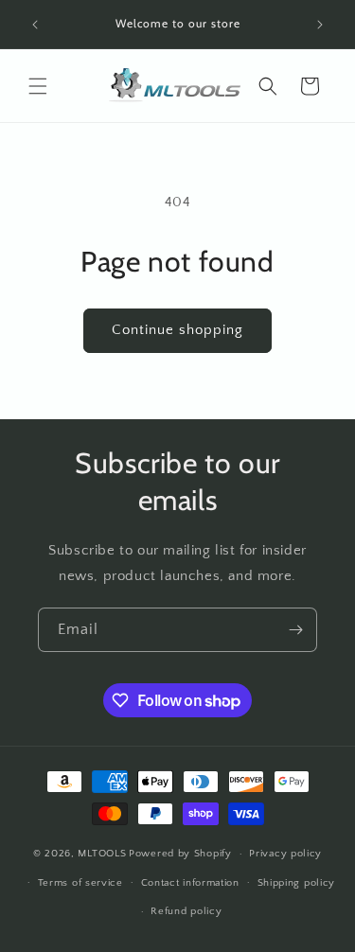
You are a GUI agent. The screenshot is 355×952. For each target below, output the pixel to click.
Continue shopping (177, 330)
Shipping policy (296, 883)
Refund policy (186, 911)
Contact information (190, 883)
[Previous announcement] (35, 24)
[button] (38, 86)
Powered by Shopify (180, 853)
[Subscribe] (295, 630)
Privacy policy (285, 853)
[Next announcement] (320, 24)
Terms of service (80, 883)
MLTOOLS (102, 853)
